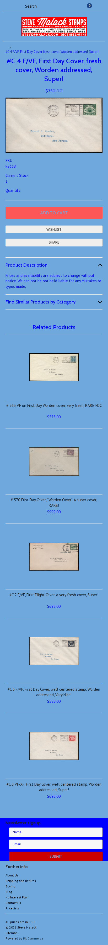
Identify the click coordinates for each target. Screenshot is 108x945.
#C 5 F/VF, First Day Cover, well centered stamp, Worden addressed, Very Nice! (54, 692)
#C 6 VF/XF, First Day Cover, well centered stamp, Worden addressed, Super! (54, 787)
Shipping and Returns (21, 881)
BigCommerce (33, 938)
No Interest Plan (17, 897)
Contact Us (13, 903)
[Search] (20, 6)
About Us (12, 875)
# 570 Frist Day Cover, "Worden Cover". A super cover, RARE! (54, 502)
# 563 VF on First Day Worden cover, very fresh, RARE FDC (54, 405)
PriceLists (12, 908)
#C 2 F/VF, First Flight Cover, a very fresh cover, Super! (53, 594)
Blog (9, 892)
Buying (10, 886)
